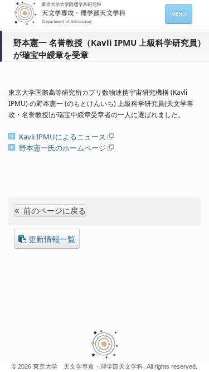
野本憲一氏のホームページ (62, 148)
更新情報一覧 (51, 238)
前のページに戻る (53, 210)
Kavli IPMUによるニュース (62, 137)
